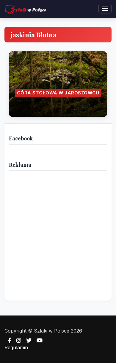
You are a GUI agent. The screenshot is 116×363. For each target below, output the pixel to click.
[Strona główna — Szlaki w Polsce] (25, 9)
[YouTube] (38, 341)
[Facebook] (7, 341)
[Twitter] (27, 341)
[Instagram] (17, 341)
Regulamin (16, 347)
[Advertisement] (58, 233)
